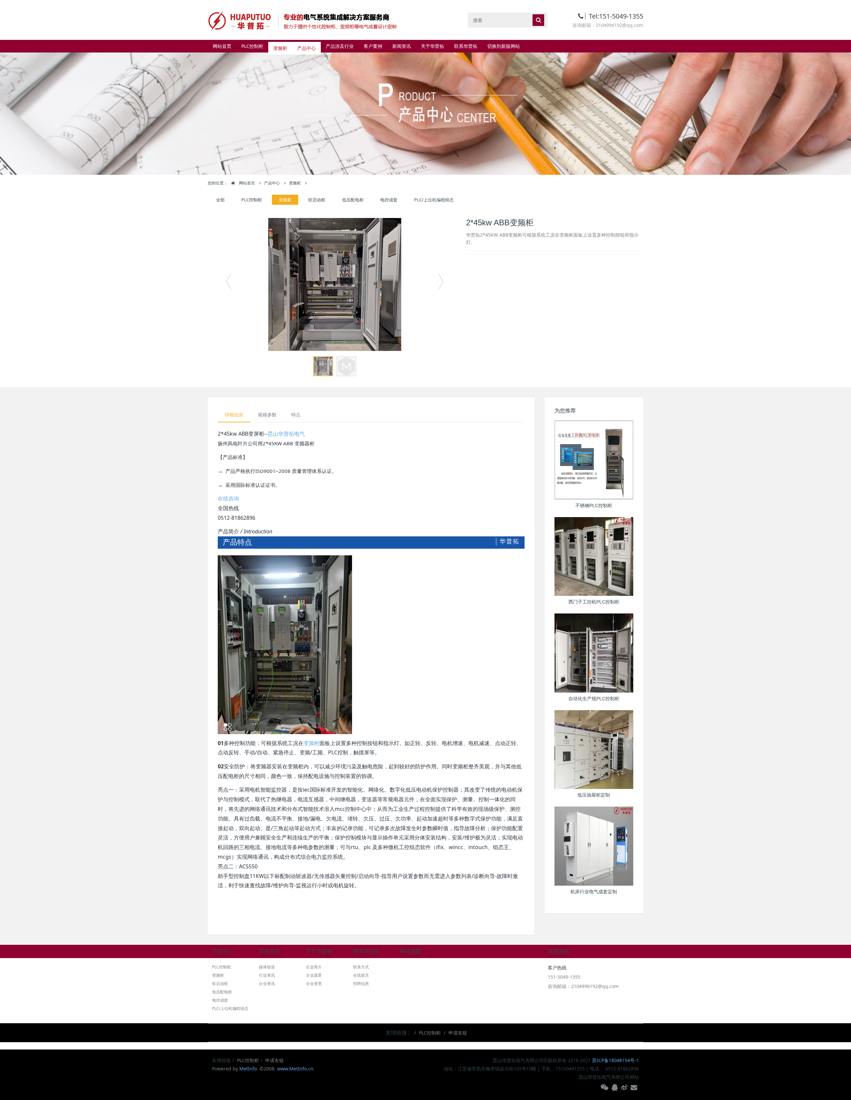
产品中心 (306, 46)
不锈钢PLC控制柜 (593, 505)
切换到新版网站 (503, 46)
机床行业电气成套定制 (593, 891)
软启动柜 (316, 200)
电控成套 (389, 200)
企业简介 (314, 967)
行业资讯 (267, 975)
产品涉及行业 (340, 46)
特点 (296, 414)
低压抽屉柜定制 (593, 795)
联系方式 (361, 967)
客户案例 (373, 46)
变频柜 (280, 46)
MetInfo (248, 1068)
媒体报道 (267, 967)
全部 (220, 200)
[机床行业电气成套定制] (594, 846)
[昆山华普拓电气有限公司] (306, 20)
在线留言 (361, 975)
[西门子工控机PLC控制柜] (594, 556)
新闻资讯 (401, 46)
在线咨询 (228, 498)
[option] (334, 284)
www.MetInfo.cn (295, 1068)
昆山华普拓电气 (286, 433)
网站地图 (410, 951)
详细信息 (234, 414)
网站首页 (222, 46)
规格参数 (267, 414)
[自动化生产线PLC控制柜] (594, 653)
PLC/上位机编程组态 (434, 200)
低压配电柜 (353, 200)
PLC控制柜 (252, 46)
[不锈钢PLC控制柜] (594, 459)
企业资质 (314, 983)
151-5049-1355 (564, 977)
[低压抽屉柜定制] (594, 749)
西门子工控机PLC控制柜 (593, 602)
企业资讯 (267, 983)
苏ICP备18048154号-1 (615, 1060)
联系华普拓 (465, 46)
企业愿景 (314, 975)
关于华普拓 (432, 46)
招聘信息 (361, 983)
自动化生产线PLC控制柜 (593, 698)
